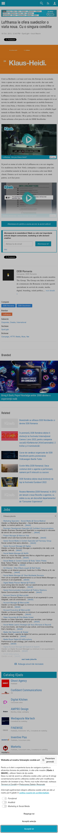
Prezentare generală (50, 760)
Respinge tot (29, 813)
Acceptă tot (29, 828)
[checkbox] (9, 798)
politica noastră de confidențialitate (34, 792)
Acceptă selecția (29, 821)
